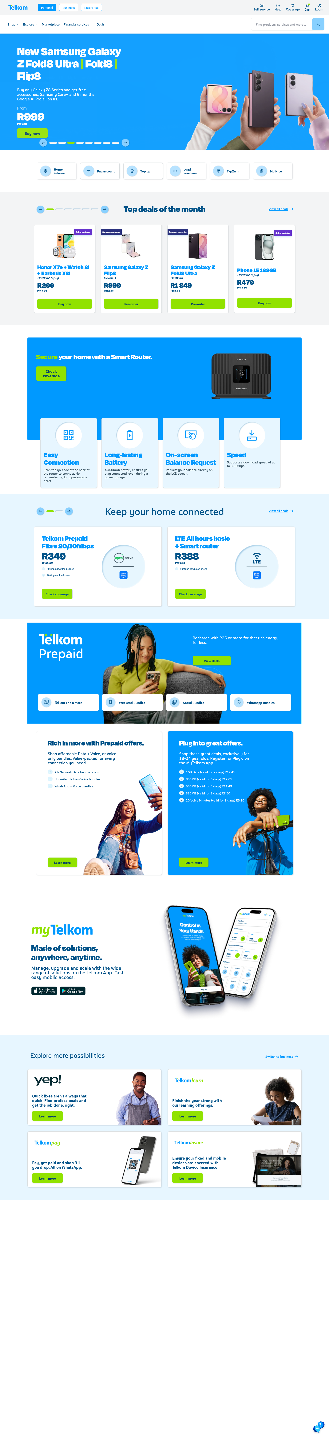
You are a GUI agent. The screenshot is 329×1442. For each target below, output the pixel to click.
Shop (11, 24)
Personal (47, 7)
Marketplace (51, 24)
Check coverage (57, 594)
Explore (28, 24)
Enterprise (91, 7)
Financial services (76, 24)
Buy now (32, 133)
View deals (212, 660)
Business (68, 7)
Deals (101, 24)
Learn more (62, 862)
